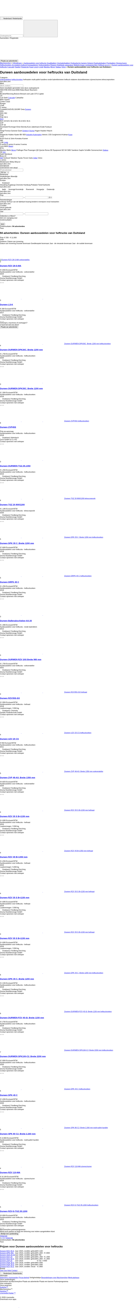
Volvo (63, 67)
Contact (14, 1270)
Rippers (53, 65)
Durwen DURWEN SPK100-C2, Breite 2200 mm (23, 1056)
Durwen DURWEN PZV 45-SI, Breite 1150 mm (22, 1018)
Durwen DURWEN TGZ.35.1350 (15, 466)
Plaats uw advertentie (9, 327)
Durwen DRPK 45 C (9, 582)
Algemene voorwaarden (9, 1278)
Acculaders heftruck (19, 65)
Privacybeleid (24, 1278)
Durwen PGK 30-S (7, 1263)
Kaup (31, 67)
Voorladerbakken (63, 63)
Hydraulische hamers (79, 63)
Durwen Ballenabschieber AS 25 (16, 621)
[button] (69, 49)
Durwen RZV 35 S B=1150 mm (14, 816)
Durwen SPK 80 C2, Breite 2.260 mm (18, 1134)
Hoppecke (25, 67)
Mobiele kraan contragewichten (86, 65)
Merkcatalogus (73, 1278)
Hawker (18, 67)
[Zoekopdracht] (41, 28)
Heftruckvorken (6, 65)
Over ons (3, 1270)
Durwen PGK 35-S (7, 1265)
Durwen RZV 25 (6, 1257)
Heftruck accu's (104, 65)
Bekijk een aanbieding (9, 1234)
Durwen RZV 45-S (7, 1266)
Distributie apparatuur (65, 65)
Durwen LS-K (6, 304)
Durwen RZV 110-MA (10, 1172)
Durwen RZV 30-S (7, 1259)
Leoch (36, 67)
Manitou (47, 67)
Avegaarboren (32, 65)
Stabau (58, 67)
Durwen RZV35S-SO (10, 698)
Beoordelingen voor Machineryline (54, 1278)
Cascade (10, 67)
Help (9, 1270)
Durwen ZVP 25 (6, 1261)
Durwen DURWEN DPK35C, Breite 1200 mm (21, 388)
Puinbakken (111, 63)
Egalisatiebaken (100, 63)
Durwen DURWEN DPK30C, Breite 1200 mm (21, 350)
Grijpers (90, 63)
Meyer (52, 67)
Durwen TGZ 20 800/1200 (12, 504)
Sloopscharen (121, 63)
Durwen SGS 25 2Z (7, 1255)
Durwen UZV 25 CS (9, 739)
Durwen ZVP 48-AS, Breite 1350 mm (17, 777)
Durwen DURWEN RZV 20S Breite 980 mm (20, 659)
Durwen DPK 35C (7, 1253)
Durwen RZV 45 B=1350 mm (13, 857)
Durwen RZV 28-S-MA (10, 266)
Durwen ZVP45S (8, 427)
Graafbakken (52, 63)
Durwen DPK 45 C (9, 1095)
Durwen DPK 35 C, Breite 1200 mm (17, 543)
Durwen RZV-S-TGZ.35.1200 (13, 1211)
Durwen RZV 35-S (7, 1251)
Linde (41, 67)
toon (2, 224)
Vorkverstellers (44, 65)
